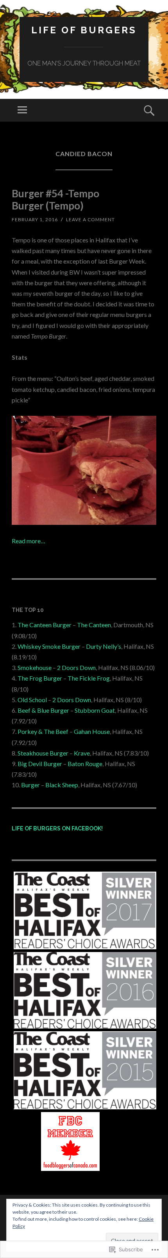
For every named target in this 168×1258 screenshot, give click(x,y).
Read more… (28, 540)
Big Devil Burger (40, 763)
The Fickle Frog (89, 678)
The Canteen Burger (44, 624)
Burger (30, 784)
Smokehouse (35, 667)
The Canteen (94, 624)
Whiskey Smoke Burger (49, 646)
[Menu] (22, 110)
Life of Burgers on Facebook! (57, 828)
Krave (82, 753)
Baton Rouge (85, 763)
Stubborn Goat (95, 710)
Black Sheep (61, 784)
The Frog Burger (40, 678)
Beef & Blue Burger (43, 710)
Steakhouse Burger (43, 753)
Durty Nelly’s (103, 646)
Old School (32, 699)
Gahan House (92, 731)
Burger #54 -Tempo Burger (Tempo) (55, 199)
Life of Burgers (84, 30)
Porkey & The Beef (43, 731)
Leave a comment (90, 219)
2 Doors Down (76, 667)
